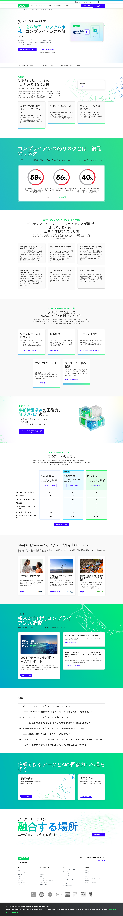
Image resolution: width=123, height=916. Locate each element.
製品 (32, 6)
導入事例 (42, 875)
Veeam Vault (65, 878)
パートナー (57, 6)
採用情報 (20, 875)
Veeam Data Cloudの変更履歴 (46, 881)
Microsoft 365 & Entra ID (68, 880)
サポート (96, 2)
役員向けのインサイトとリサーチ (92, 871)
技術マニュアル (43, 873)
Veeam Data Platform (67, 874)
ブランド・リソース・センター (25, 883)
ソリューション (41, 6)
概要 (19, 871)
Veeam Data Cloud (67, 876)
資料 (50, 6)
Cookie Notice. (112, 909)
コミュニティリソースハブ (46, 883)
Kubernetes (65, 884)
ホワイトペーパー (89, 877)
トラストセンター (22, 885)
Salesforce (65, 882)
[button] (61, 912)
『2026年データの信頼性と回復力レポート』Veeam (63, 197)
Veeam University (44, 879)
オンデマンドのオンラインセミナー (93, 879)
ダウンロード (72, 2)
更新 (41, 877)
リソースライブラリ (89, 875)
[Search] (78, 6)
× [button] (121, 904)
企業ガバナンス (21, 877)
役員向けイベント (89, 873)
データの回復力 (66, 872)
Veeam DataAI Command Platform (70, 870)
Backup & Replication (67, 886)
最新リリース (85, 86)
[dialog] (61, 909)
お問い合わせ (79, 2)
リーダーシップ (21, 873)
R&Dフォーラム (43, 885)
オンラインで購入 (88, 2)
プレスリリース (21, 881)
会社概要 (67, 6)
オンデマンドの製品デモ (90, 883)
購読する (100, 861)
